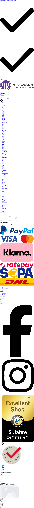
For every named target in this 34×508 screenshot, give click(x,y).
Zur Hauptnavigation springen (13, 0)
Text (0, 502)
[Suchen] (7, 98)
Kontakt (2, 290)
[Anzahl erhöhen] (3, 503)
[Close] (1, 475)
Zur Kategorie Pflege (4, 118)
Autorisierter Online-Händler (5, 288)
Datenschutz (3, 469)
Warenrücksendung (4, 294)
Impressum (3, 470)
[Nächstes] (2, 505)
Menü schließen (3, 93)
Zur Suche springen (8, 0)
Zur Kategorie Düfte (4, 103)
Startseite (2, 287)
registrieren (2, 95)
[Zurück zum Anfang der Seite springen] (1, 506)
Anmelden (1, 94)
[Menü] (1, 97)
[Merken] (1, 499)
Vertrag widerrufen (2, 295)
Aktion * (1, 299)
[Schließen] (0, 507)
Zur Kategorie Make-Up (4, 151)
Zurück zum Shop (2, 225)
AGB (16, 302)
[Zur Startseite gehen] (17, 90)
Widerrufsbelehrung (4, 293)
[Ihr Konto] (1, 92)
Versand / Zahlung (3, 292)
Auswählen (2, 504)
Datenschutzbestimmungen (6, 302)
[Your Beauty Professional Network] (1, 101)
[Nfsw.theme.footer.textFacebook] (18, 356)
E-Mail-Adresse (2, 300)
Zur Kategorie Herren (4, 174)
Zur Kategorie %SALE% (4, 202)
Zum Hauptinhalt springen (3, 0)
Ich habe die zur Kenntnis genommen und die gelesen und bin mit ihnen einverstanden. (13, 302)
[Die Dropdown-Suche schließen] (8, 98)
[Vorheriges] (1, 505)
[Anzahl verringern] (1, 503)
